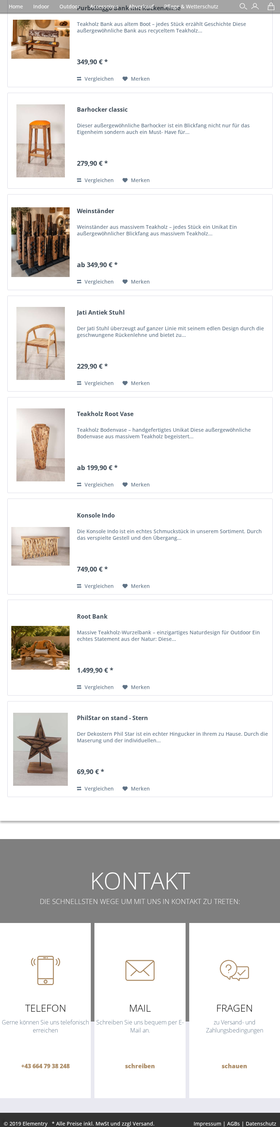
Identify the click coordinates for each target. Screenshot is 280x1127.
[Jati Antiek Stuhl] (40, 344)
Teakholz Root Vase (105, 414)
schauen (234, 1066)
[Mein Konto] (253, 8)
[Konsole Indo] (40, 547)
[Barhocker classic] (40, 141)
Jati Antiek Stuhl (101, 312)
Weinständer (95, 211)
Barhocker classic (102, 110)
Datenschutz (261, 1123)
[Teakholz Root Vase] (40, 445)
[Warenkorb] (269, 8)
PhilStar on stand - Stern (112, 718)
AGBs (233, 1123)
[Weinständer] (40, 242)
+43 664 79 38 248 (45, 1066)
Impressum (207, 1123)
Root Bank (92, 616)
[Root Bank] (40, 648)
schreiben (140, 1066)
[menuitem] (253, 7)
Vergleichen (98, 78)
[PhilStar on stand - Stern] (40, 749)
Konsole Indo (96, 515)
